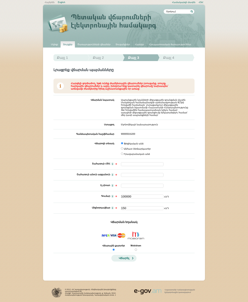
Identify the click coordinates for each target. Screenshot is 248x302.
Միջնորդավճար (101, 207)
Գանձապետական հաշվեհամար (95, 134)
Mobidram (136, 245)
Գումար (105, 196)
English (61, 2)
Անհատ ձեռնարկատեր (137, 149)
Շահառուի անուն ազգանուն (93, 174)
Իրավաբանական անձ (137, 154)
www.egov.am (164, 290)
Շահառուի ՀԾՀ (101, 163)
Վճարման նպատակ (102, 100)
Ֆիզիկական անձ (134, 143)
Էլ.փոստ (105, 185)
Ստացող (109, 124)
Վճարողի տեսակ (104, 143)
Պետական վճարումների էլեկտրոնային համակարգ (105, 24)
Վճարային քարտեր (113, 245)
